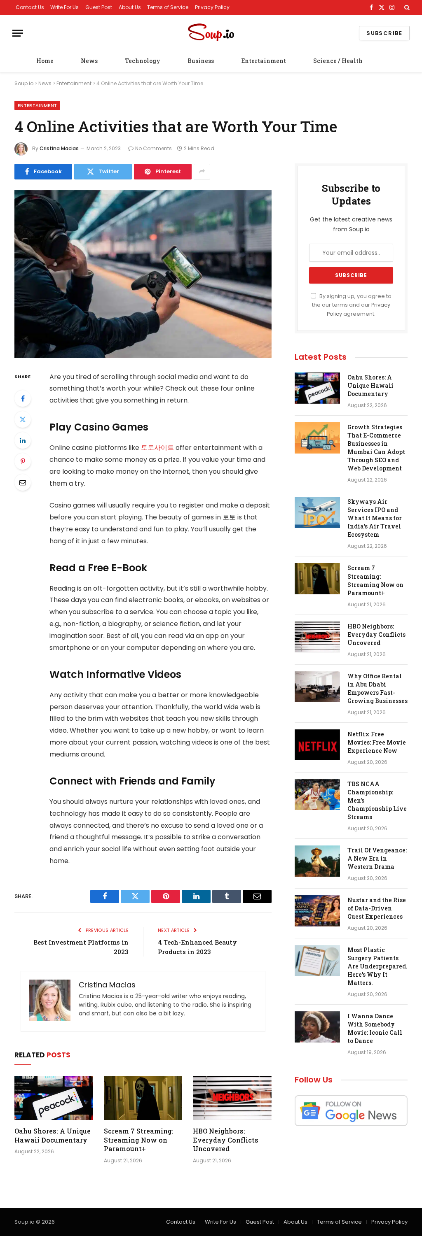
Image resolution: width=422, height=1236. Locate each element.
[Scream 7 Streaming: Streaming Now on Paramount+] (143, 1098)
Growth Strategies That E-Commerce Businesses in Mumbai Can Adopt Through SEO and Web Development (376, 447)
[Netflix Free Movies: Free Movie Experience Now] (317, 745)
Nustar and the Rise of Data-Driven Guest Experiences (376, 908)
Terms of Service (167, 7)
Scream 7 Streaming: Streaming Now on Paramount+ (138, 1140)
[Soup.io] (211, 33)
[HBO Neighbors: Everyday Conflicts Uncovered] (232, 1098)
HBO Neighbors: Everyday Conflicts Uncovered (225, 1140)
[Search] (406, 7)
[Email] (22, 482)
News (89, 61)
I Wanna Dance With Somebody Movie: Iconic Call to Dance (374, 1028)
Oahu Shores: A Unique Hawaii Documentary (52, 1135)
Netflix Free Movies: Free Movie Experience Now (376, 742)
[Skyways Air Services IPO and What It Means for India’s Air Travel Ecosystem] (317, 512)
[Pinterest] (22, 461)
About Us (130, 7)
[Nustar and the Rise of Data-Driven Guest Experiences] (317, 910)
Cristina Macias (59, 148)
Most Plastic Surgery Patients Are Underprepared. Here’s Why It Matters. (377, 966)
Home (45, 61)
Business (201, 61)
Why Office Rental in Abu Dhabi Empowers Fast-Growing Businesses (377, 688)
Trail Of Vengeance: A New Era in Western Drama (377, 858)
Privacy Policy (212, 7)
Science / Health (338, 61)
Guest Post (98, 7)
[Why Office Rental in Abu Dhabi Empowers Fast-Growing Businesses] (317, 687)
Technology (142, 61)
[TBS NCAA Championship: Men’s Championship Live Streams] (317, 794)
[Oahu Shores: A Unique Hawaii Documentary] (53, 1098)
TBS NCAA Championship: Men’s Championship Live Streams (377, 800)
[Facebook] (22, 398)
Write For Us (64, 7)
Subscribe (384, 33)
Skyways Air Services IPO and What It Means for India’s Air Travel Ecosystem (374, 518)
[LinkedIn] (22, 440)
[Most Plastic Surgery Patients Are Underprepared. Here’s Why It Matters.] (317, 960)
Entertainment (263, 61)
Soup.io (23, 83)
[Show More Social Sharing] (202, 171)
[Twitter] (22, 419)
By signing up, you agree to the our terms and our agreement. (352, 305)
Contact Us (30, 7)
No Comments (153, 148)
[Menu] (17, 33)
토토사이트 (157, 447)
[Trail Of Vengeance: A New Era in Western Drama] (317, 861)
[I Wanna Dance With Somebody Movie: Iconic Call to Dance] (317, 1027)
